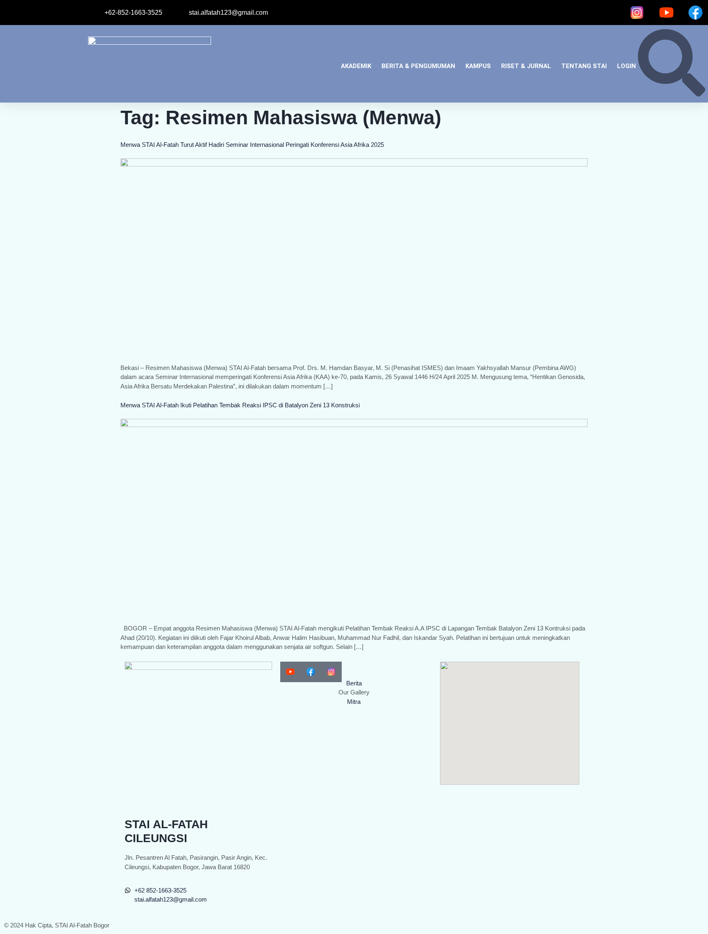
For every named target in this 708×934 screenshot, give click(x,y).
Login (626, 66)
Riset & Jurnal (526, 66)
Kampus (478, 66)
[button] (671, 94)
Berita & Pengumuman (418, 66)
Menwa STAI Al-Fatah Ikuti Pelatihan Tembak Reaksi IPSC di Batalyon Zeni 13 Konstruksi (240, 405)
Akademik (356, 66)
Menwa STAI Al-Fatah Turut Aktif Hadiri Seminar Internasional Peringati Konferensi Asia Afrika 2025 (252, 144)
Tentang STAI (584, 66)
